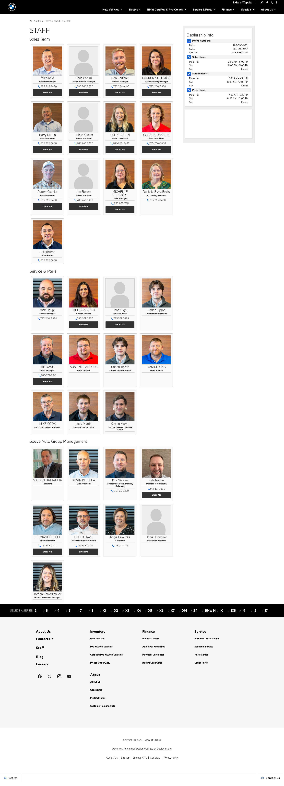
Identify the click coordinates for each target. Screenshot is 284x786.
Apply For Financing (153, 646)
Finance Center (150, 638)
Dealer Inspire (164, 748)
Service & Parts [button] (202, 10)
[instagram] (59, 676)
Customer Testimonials (102, 705)
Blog (39, 657)
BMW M (210, 610)
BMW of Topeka (152, 739)
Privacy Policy (171, 757)
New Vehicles (97, 638)
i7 (266, 610)
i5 (255, 610)
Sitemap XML (140, 757)
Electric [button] (133, 10)
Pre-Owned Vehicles (101, 646)
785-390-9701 (240, 45)
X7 (173, 610)
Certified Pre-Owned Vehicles (106, 654)
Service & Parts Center (206, 638)
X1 (104, 610)
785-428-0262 (240, 52)
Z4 (195, 610)
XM (184, 610)
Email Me (47, 92)
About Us (58, 21)
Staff (40, 647)
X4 (139, 610)
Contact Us (44, 639)
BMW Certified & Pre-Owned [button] (165, 10)
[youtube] (69, 676)
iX (221, 610)
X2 (116, 610)
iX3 (233, 610)
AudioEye (155, 757)
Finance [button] (226, 10)
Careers (42, 664)
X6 (161, 610)
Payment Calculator (153, 654)
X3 (127, 610)
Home (48, 21)
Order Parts (201, 662)
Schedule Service (203, 646)
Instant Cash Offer (152, 662)
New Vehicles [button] (110, 10)
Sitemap (125, 757)
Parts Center (201, 654)
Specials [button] (246, 10)
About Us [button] (267, 10)
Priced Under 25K (100, 662)
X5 (150, 610)
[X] (49, 676)
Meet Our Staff (98, 697)
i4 (243, 610)
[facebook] (39, 676)
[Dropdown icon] (261, 2)
